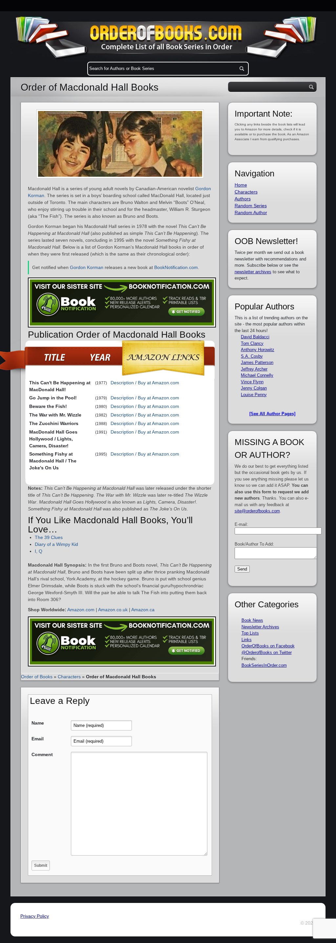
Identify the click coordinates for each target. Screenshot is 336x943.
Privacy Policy (34, 916)
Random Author (251, 212)
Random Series (251, 205)
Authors (243, 198)
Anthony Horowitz (257, 349)
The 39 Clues (49, 537)
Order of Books (36, 676)
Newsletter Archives (260, 626)
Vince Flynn (252, 381)
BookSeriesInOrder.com (264, 665)
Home (241, 185)
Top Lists (250, 633)
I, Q (38, 551)
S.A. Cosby (252, 356)
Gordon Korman (86, 267)
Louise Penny (254, 394)
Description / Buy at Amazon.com (145, 382)
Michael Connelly (257, 375)
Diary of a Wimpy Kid (56, 544)
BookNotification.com (176, 267)
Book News (252, 620)
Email (38, 738)
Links (247, 639)
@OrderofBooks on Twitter (267, 652)
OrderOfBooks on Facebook (268, 645)
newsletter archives (253, 271)
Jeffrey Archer (254, 369)
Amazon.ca (143, 609)
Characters (69, 676)
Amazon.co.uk (113, 609)
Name (38, 723)
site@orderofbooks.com (257, 510)
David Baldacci (255, 336)
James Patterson (257, 362)
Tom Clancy (252, 343)
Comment (42, 754)
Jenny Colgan (254, 388)
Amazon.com (80, 609)
